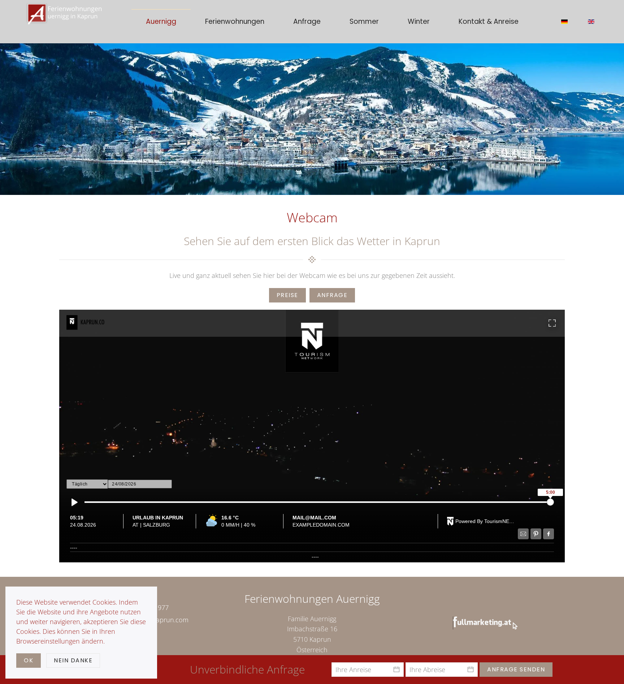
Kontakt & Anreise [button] (489, 21)
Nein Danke (73, 660)
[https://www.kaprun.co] (98, 322)
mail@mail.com (314, 517)
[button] (312, 436)
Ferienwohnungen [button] (234, 21)
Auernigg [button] (161, 21)
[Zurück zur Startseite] (64, 21)
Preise (287, 295)
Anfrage (307, 21)
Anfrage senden (516, 669)
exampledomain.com (321, 525)
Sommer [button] (364, 21)
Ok (28, 660)
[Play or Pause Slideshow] (74, 502)
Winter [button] (419, 21)
